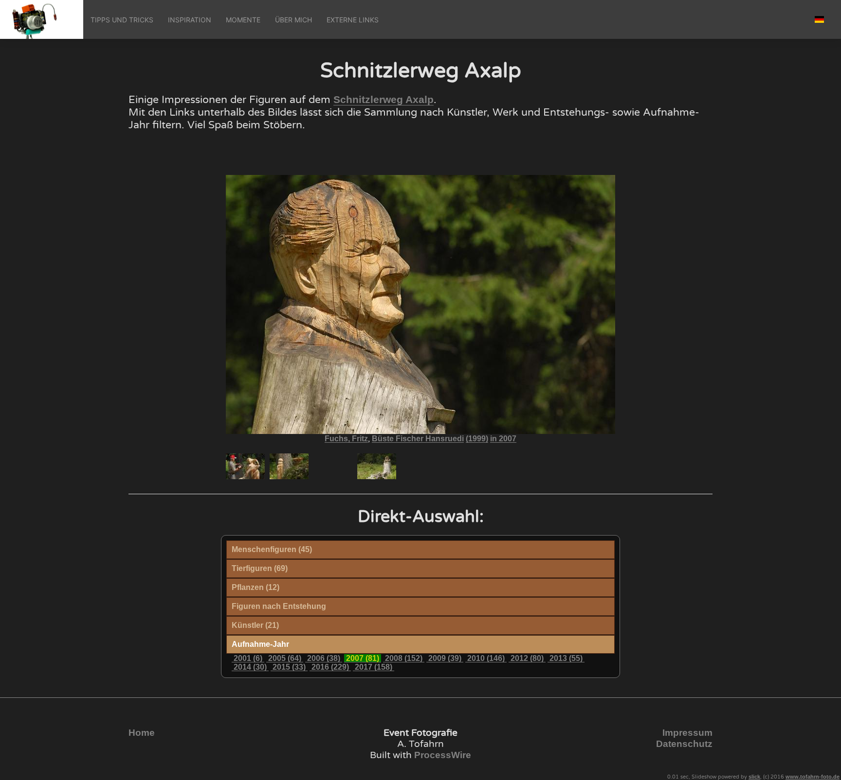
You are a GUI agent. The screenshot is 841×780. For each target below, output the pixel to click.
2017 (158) (373, 667)
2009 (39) (444, 658)
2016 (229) (330, 667)
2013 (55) (566, 658)
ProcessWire (442, 755)
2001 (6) (248, 658)
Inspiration (189, 20)
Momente (243, 20)
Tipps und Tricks (122, 20)
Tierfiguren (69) (260, 568)
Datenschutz (684, 744)
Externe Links (353, 20)
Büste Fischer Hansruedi (418, 438)
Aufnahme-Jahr (260, 644)
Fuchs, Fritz (346, 438)
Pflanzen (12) (255, 587)
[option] (245, 466)
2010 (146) (486, 658)
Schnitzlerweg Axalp (383, 99)
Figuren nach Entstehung (279, 606)
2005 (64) (284, 658)
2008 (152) (403, 658)
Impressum (687, 733)
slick (754, 777)
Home (141, 733)
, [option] (420, 439)
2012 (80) (527, 658)
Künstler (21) (255, 625)
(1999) (477, 438)
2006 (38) (323, 658)
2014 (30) (250, 667)
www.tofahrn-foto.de (813, 777)
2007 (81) (362, 658)
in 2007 (503, 438)
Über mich (293, 20)
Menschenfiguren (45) (272, 549)
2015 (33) (289, 667)
